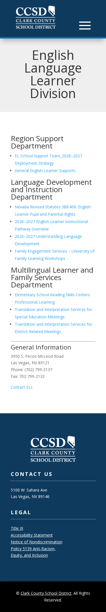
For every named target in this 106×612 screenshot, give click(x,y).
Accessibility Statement (32, 535)
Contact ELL (22, 387)
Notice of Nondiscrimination (36, 542)
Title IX (17, 528)
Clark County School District (46, 593)
